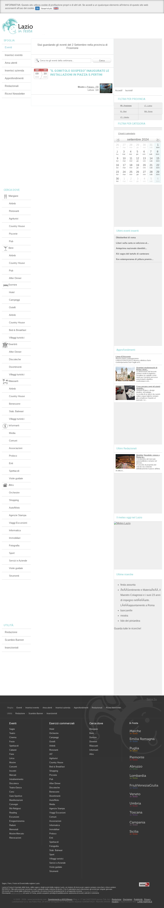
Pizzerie (13, 233)
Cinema (12, 737)
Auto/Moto (14, 507)
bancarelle (126, 610)
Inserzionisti (11, 647)
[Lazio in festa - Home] (23, 26)
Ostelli (12, 307)
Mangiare (93, 729)
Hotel (11, 292)
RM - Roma (148, 111)
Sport (12, 553)
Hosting (115, 902)
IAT (51, 754)
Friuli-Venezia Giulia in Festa (143, 786)
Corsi (11, 792)
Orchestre (14, 492)
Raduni (12, 825)
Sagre (12, 729)
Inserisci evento (14, 55)
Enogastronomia (16, 821)
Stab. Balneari (16, 411)
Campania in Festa (143, 823)
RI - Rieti (123, 111)
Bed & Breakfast (17, 330)
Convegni (13, 804)
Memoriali (13, 829)
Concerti (13, 766)
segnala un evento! (90, 891)
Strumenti (14, 575)
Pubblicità (138, 899)
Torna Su (152, 699)
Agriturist (13, 218)
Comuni (13, 440)
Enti (11, 463)
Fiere (11, 754)
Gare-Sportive (15, 796)
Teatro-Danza (15, 787)
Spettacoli (14, 470)
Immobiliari (14, 538)
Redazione (11, 632)
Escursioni (14, 817)
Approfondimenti (14, 78)
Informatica (15, 530)
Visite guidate (16, 478)
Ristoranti (14, 211)
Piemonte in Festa (143, 759)
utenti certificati (17, 893)
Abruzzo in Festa (143, 768)
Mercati (12, 775)
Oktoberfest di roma (126, 237)
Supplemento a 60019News (60, 899)
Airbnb (12, 203)
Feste (12, 741)
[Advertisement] (138, 58)
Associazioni (15, 448)
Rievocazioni (15, 838)
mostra (124, 615)
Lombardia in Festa (143, 777)
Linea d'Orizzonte (123, 356)
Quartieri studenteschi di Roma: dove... (146, 369)
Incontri (12, 771)
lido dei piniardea (130, 620)
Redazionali (12, 86)
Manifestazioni (16, 800)
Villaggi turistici (16, 337)
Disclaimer (127, 899)
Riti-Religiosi (15, 808)
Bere (91, 733)
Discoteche (15, 359)
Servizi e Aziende (18, 560)
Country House (17, 226)
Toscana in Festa (143, 814)
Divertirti (93, 741)
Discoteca (14, 783)
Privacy (147, 899)
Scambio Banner (14, 640)
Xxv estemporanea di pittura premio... (134, 259)
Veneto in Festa (143, 795)
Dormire (93, 737)
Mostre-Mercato (16, 833)
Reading (13, 812)
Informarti (93, 750)
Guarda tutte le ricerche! (127, 628)
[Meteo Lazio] (122, 523)
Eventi (8, 47)
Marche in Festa (143, 731)
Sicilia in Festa (143, 832)
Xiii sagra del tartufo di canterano (132, 254)
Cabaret (12, 750)
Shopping (14, 500)
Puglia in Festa (143, 750)
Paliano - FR (92, 87)
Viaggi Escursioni (18, 522)
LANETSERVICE (144, 902)
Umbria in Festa (143, 805)
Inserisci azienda (14, 70)
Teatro (12, 733)
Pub (11, 241)
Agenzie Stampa (17, 515)
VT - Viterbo (124, 117)
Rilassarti (93, 746)
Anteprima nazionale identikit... (131, 248)
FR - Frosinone (126, 106)
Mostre (12, 762)
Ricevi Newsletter (15, 93)
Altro (91, 754)
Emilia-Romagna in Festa (143, 740)
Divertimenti (15, 367)
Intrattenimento (16, 779)
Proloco (13, 455)
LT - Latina (148, 106)
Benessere (14, 403)
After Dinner (15, 278)
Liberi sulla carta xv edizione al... (132, 243)
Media (12, 433)
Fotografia (14, 545)
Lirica (11, 758)
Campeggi (14, 299)
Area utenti (11, 62)
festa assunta (127, 584)
